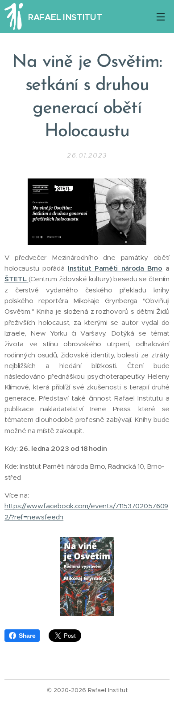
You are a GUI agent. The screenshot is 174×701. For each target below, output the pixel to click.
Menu (161, 16)
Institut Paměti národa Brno (115, 268)
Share (27, 635)
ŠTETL (15, 279)
